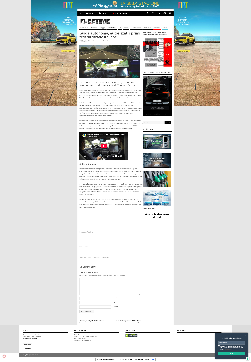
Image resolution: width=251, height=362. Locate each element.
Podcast (165, 27)
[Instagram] (170, 13)
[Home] (80, 13)
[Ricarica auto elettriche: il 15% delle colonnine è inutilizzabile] (157, 141)
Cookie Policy (27, 348)
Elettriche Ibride (112, 27)
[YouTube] (164, 13)
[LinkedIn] (159, 13)
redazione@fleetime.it (30, 338)
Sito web (115, 306)
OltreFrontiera (147, 27)
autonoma (84, 257)
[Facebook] (147, 13)
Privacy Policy (27, 344)
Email (114, 302)
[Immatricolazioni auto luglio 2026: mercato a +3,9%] (157, 198)
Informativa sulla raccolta (106, 359)
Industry (126, 27)
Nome (114, 298)
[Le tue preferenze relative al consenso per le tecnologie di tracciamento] (247, 358)
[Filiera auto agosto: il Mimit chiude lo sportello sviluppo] (157, 160)
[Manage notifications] (4, 356)
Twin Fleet (157, 27)
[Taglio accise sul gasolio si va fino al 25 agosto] (157, 179)
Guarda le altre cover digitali (157, 216)
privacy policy (227, 349)
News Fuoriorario (136, 27)
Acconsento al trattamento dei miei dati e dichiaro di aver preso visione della (231, 347)
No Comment (109, 41)
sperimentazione (96, 257)
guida (89, 257)
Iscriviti (231, 353)
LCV (120, 27)
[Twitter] (153, 13)
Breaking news (97, 41)
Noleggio (102, 27)
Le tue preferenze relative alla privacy (134, 359)
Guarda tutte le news (149, 208)
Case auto (94, 27)
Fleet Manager (84, 27)
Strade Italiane (105, 257)
